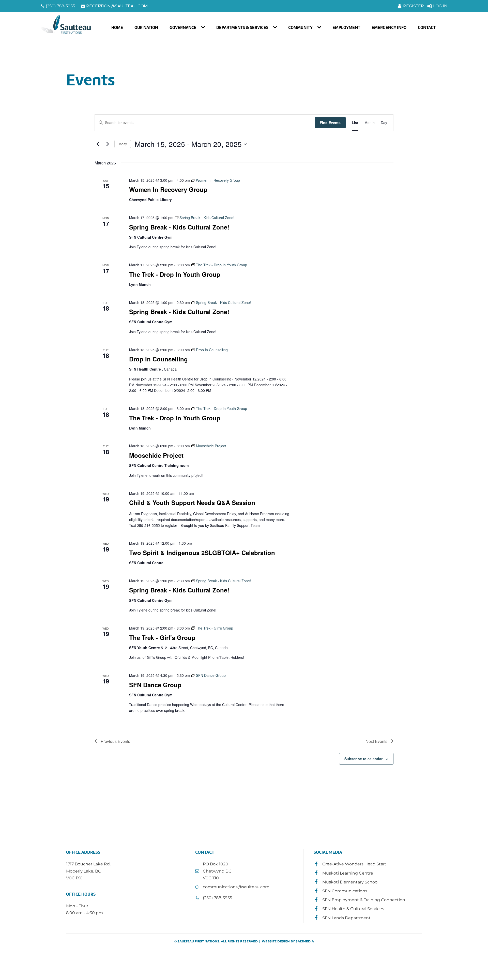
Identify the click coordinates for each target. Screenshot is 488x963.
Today (122, 144)
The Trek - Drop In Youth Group (174, 274)
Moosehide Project (156, 455)
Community (300, 27)
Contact (427, 27)
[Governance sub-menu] (204, 27)
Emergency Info (389, 27)
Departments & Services (242, 27)
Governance (183, 27)
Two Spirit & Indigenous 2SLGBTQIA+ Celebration (202, 552)
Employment (346, 27)
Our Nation (146, 27)
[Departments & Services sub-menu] (276, 27)
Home (117, 27)
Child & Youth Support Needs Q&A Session (192, 502)
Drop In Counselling (158, 359)
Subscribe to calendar (363, 758)
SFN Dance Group (155, 684)
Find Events (330, 122)
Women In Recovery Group (168, 189)
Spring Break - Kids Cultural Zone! (179, 227)
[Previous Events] (98, 144)
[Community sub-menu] (320, 27)
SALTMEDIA (305, 941)
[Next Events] (107, 144)
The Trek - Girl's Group (162, 637)
